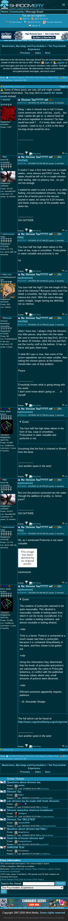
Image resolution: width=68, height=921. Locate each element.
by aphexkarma (47, 817)
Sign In (25, 19)
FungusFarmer (25, 841)
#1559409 (22, 534)
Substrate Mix (20, 80)
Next (47, 53)
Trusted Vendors (54, 22)
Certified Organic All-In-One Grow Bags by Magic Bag (33, 78)
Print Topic (37, 879)
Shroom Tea (14, 791)
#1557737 (22, 325)
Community (17, 11)
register (61, 63)
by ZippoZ (43, 807)
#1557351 (22, 163)
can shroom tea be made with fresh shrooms (33, 801)
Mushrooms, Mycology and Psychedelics (24, 46)
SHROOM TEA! (15, 847)
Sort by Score (26, 879)
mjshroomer (25, 278)
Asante (28, 869)
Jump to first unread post (14, 87)
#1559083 (22, 486)
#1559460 (22, 593)
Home (4, 11)
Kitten (21, 795)
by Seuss (45, 789)
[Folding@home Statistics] (8, 436)
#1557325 (22, 103)
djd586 (21, 785)
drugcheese (23, 832)
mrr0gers (22, 813)
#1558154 (22, 415)
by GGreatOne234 (47, 826)
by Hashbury (44, 854)
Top (65, 153)
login (47, 63)
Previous (25, 53)
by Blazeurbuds (46, 835)
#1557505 (22, 281)
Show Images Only (10, 879)
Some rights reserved (52, 912)
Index (38, 53)
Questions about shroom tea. (24, 782)
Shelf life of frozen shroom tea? (25, 838)
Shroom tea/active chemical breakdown (30, 810)
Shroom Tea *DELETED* (21, 819)
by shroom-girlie (46, 798)
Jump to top (8, 750)
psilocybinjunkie (17, 869)
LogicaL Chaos (53, 869)
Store (35, 26)
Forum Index (15, 22)
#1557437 (22, 240)
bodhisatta (15, 871)
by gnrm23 (44, 844)
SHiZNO (22, 160)
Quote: (25, 422)
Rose (34, 869)
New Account (41, 19)
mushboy (42, 869)
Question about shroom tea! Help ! (27, 829)
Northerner (5, 871)
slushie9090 (24, 823)
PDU (20, 237)
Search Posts (34, 22)
